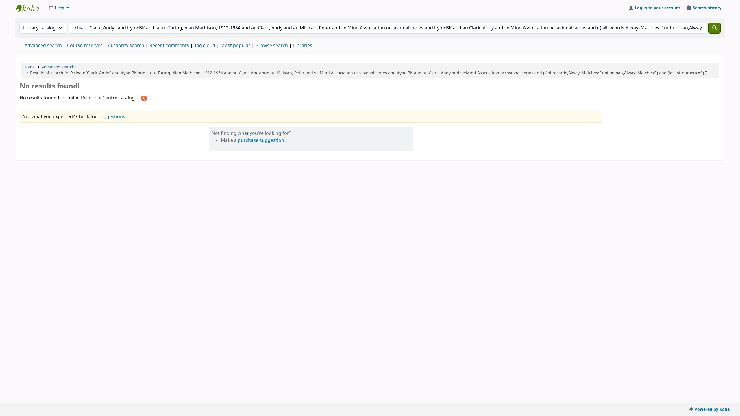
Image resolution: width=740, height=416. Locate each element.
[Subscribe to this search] (144, 98)
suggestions (111, 116)
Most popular (235, 45)
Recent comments (169, 45)
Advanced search (43, 45)
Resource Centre (30, 8)
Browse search (272, 45)
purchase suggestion (261, 140)
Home (29, 67)
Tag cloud (204, 45)
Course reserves (85, 45)
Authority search (126, 45)
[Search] (714, 28)
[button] (58, 8)
